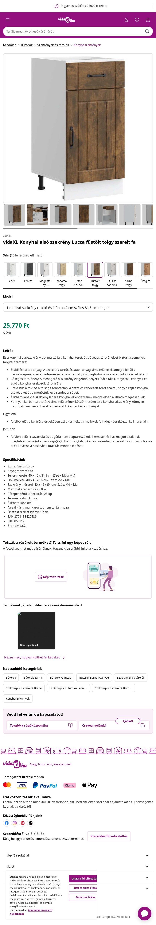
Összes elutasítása (85, 888)
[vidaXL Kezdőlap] (66, 20)
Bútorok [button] (11, 677)
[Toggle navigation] (7, 19)
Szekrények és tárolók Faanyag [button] (69, 688)
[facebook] (7, 823)
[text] (16, 326)
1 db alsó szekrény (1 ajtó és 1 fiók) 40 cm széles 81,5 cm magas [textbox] (57, 307)
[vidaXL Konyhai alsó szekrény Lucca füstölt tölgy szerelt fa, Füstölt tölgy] (78, 128)
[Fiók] (126, 20)
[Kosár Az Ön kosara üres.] (148, 20)
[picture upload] (100, 577)
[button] (11, 274)
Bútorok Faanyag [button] (60, 677)
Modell (8, 296)
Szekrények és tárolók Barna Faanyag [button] (115, 688)
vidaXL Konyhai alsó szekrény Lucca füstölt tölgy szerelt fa (69, 242)
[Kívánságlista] (137, 20)
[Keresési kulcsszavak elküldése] (147, 31)
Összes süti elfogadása (85, 878)
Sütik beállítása (85, 897)
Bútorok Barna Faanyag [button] (94, 677)
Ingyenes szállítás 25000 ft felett (84, 6)
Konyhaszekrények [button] (17, 698)
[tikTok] (31, 823)
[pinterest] (23, 823)
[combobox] (78, 31)
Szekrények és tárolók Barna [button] (24, 688)
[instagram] (15, 823)
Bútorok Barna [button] (33, 677)
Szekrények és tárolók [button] (130, 677)
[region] (51, 895)
